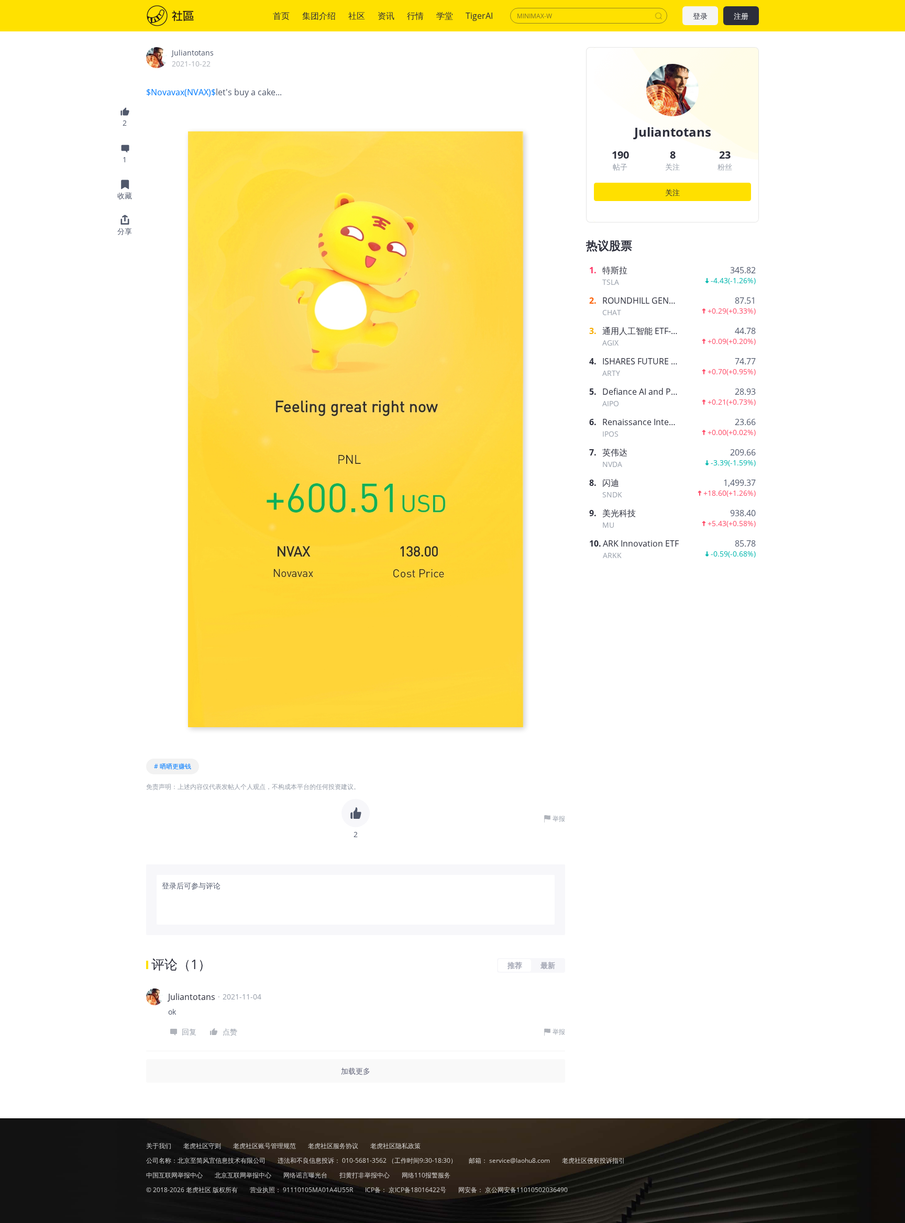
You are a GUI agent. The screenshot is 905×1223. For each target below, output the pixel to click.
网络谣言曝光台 (306, 1175)
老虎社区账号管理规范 (265, 1145)
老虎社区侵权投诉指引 (593, 1160)
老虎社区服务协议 (334, 1145)
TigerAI (479, 15)
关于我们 (158, 1145)
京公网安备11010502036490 (526, 1189)
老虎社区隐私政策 (395, 1145)
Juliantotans (193, 53)
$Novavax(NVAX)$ (181, 92)
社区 (180, 15)
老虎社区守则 (203, 1145)
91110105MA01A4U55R (319, 1189)
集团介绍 (319, 15)
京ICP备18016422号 (418, 1189)
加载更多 (355, 1071)
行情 (415, 15)
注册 (741, 16)
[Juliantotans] (156, 57)
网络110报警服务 (426, 1175)
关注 (672, 192)
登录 (700, 16)
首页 (281, 15)
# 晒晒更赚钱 (172, 766)
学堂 (444, 15)
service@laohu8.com (519, 1160)
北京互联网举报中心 (244, 1175)
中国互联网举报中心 (175, 1175)
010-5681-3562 (364, 1160)
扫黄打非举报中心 (365, 1175)
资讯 (386, 15)
